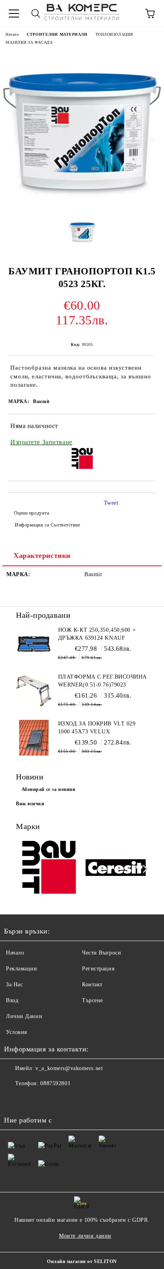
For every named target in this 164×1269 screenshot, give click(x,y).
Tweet (111, 503)
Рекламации (21, 969)
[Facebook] (14, 1099)
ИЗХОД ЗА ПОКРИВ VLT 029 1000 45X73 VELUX (97, 728)
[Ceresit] (116, 868)
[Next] (143, 869)
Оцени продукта (31, 513)
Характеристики (42, 555)
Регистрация (98, 969)
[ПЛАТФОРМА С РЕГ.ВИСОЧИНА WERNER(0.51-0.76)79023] (34, 691)
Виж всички (30, 803)
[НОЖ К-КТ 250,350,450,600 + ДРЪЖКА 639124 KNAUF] (34, 644)
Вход (12, 1000)
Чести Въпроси (101, 953)
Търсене (92, 1000)
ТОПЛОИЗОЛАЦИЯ (114, 34)
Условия (16, 1032)
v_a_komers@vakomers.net (69, 1068)
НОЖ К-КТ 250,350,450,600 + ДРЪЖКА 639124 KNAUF (97, 634)
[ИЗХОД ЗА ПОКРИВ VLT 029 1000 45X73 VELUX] (34, 738)
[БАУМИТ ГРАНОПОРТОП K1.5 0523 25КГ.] (82, 207)
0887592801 (55, 1083)
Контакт (92, 984)
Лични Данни (24, 1016)
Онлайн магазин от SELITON (82, 1261)
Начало (12, 34)
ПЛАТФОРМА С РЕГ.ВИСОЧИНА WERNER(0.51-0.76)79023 (102, 681)
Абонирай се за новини (48, 789)
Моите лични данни (85, 1236)
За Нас (14, 984)
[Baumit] (48, 868)
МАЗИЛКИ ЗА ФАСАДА (29, 42)
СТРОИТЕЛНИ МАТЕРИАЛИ (57, 34)
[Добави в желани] (144, 427)
